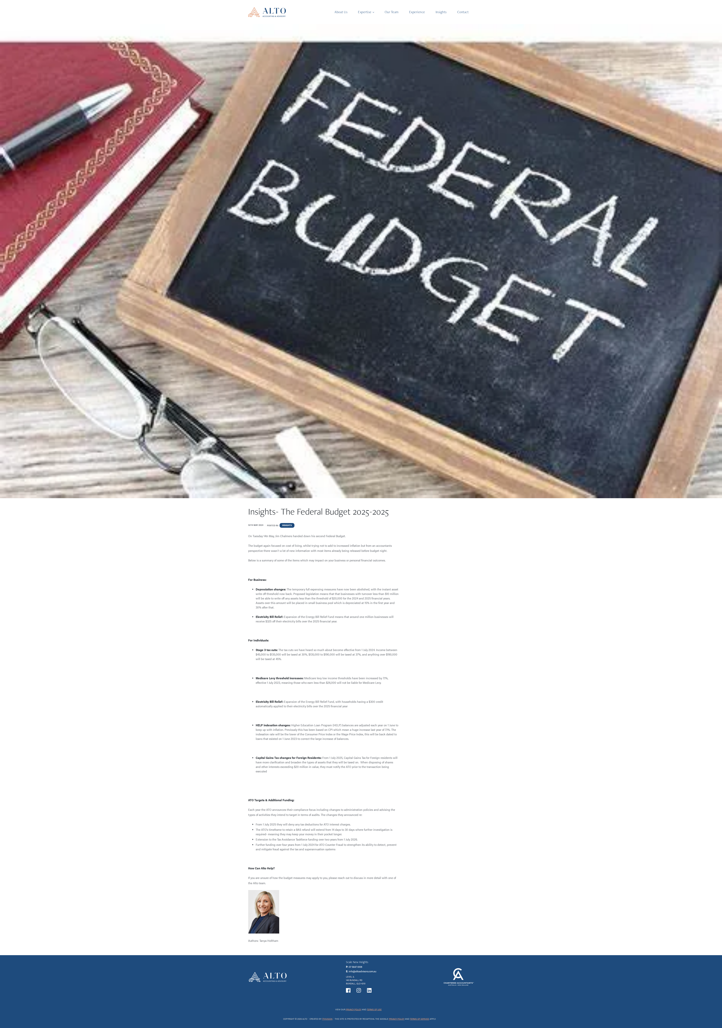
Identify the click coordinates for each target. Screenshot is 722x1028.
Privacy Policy (353, 1009)
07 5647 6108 (355, 967)
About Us (340, 12)
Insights (441, 12)
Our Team (392, 12)
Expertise (365, 12)
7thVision (327, 1018)
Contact (463, 12)
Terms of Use (374, 1009)
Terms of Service (419, 1018)
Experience (417, 12)
